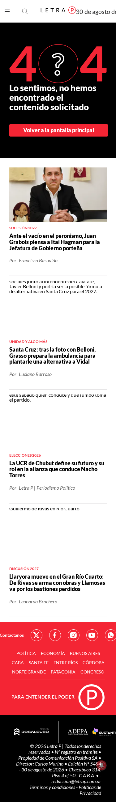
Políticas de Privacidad (90, 790)
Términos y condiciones (52, 787)
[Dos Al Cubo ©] (31, 732)
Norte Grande (29, 671)
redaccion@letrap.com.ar (76, 781)
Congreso (92, 671)
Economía (53, 653)
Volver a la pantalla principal (58, 130)
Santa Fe (39, 662)
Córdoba (94, 662)
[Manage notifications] (101, 765)
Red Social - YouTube (92, 635)
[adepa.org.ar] (78, 732)
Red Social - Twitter (36, 635)
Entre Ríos (66, 662)
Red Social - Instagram (73, 635)
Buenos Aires (85, 653)
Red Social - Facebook (55, 635)
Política (26, 653)
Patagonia (63, 671)
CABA (18, 662)
